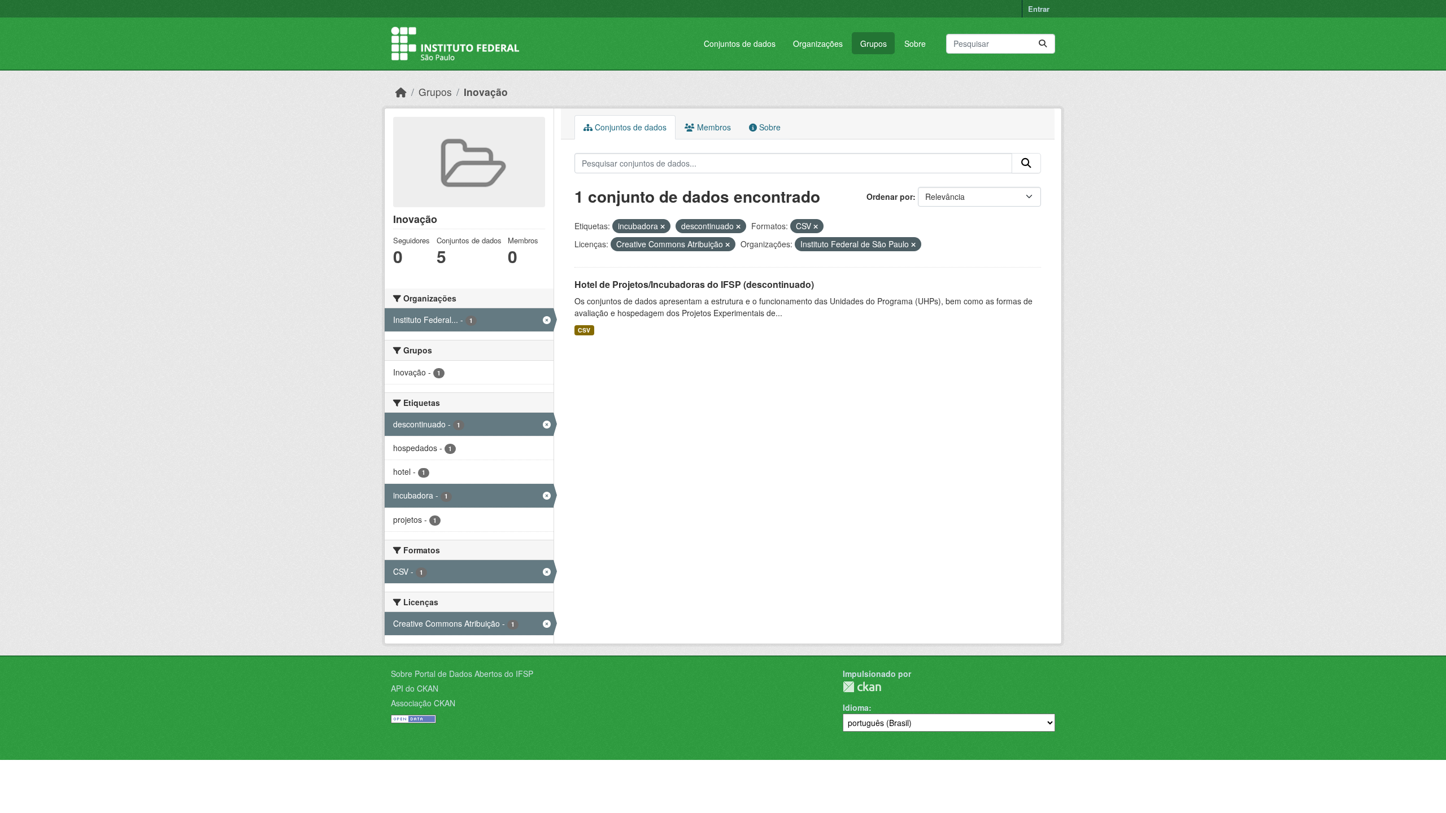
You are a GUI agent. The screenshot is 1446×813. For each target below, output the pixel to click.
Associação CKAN (423, 703)
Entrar (1038, 8)
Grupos (873, 43)
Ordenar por (889, 196)
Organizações (818, 43)
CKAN (862, 687)
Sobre (915, 43)
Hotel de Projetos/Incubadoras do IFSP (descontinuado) (694, 284)
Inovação (486, 92)
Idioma (856, 707)
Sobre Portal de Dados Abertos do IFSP (462, 673)
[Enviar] (1042, 44)
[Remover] (662, 226)
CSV (584, 330)
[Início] (401, 92)
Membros (713, 127)
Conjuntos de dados (740, 43)
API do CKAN (414, 688)
